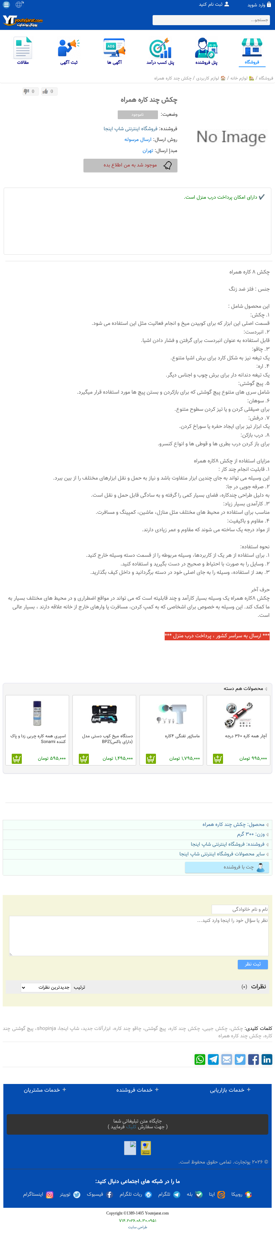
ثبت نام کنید (211, 4)
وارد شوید (256, 5)
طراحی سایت (137, 1227)
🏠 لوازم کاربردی (211, 78)
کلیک (131, 1127)
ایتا (212, 1194)
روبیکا (236, 1194)
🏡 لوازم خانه (242, 78)
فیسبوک (95, 1194)
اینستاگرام (33, 1194)
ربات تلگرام (131, 1194)
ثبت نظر (253, 964)
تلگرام (164, 1194)
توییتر (65, 1194)
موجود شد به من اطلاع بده (130, 165)
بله (189, 1194)
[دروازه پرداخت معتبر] (146, 1148)
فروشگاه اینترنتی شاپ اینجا (131, 129)
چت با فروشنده (239, 867)
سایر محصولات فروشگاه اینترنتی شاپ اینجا (222, 854)
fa (22, 3)
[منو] (6, 4)
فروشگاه (266, 78)
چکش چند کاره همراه (172, 78)
